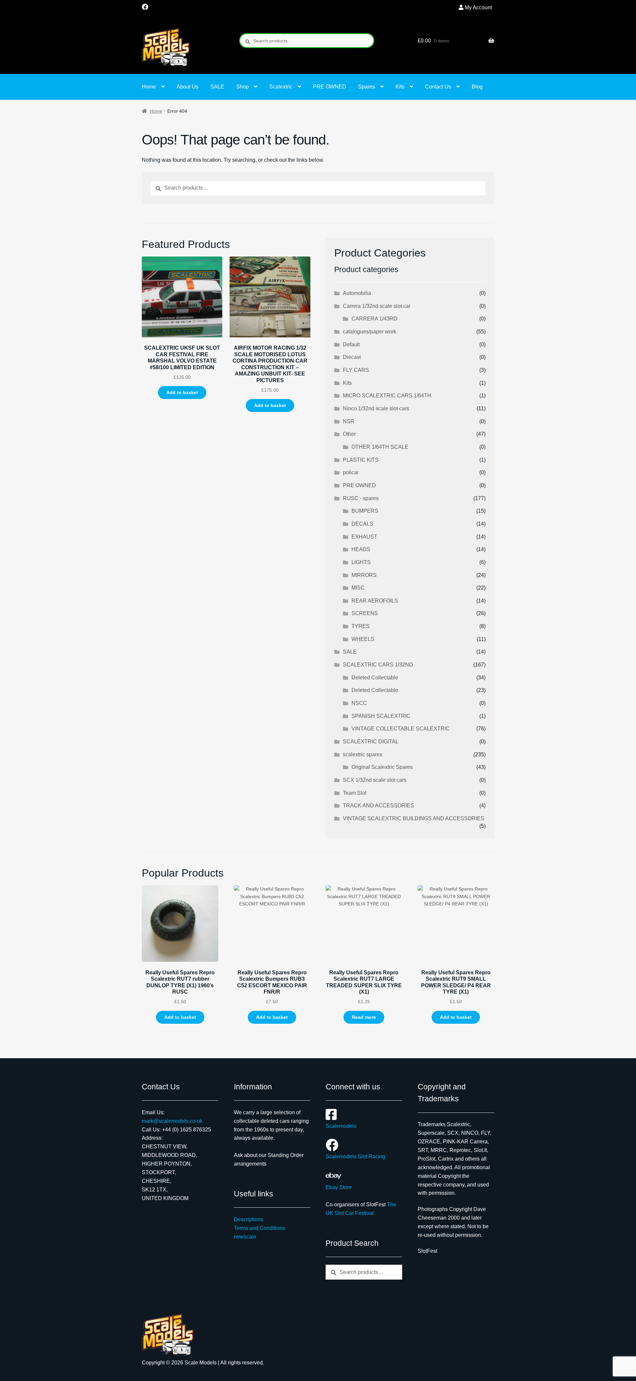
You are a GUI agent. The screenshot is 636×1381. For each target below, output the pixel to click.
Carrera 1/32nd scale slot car (376, 306)
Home (149, 86)
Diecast (352, 357)
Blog (477, 86)
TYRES (360, 626)
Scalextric (280, 86)
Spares (366, 86)
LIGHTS (361, 562)
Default (351, 344)
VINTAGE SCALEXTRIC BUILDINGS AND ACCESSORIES (413, 818)
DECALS (362, 524)
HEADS (360, 549)
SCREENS (364, 613)
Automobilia (357, 293)
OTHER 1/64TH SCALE (379, 447)
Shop (242, 86)
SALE (217, 86)
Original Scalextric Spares (382, 767)
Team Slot (354, 793)
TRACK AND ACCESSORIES (378, 805)
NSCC (359, 703)
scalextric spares (362, 754)
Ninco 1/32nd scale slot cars (376, 408)
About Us (187, 86)
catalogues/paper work (369, 331)
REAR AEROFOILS (374, 601)
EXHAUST (364, 537)
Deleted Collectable (374, 677)
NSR (348, 421)
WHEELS (362, 639)
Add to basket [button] (182, 392)
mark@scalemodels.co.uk (172, 1121)
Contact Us (438, 86)
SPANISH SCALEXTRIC (380, 716)
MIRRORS (364, 575)
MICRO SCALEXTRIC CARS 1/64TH (387, 395)
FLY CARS (356, 370)
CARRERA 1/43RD (374, 318)
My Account (478, 7)
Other (349, 434)
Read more (364, 1017)
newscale (245, 1236)
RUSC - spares (361, 498)
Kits (400, 86)
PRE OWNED (329, 86)
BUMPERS (364, 511)
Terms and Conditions (259, 1228)
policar (351, 472)
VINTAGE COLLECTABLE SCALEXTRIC (400, 728)
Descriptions (248, 1219)
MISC (358, 588)
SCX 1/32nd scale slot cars (374, 780)
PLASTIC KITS (361, 460)
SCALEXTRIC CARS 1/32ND (378, 664)
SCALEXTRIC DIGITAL (370, 741)
